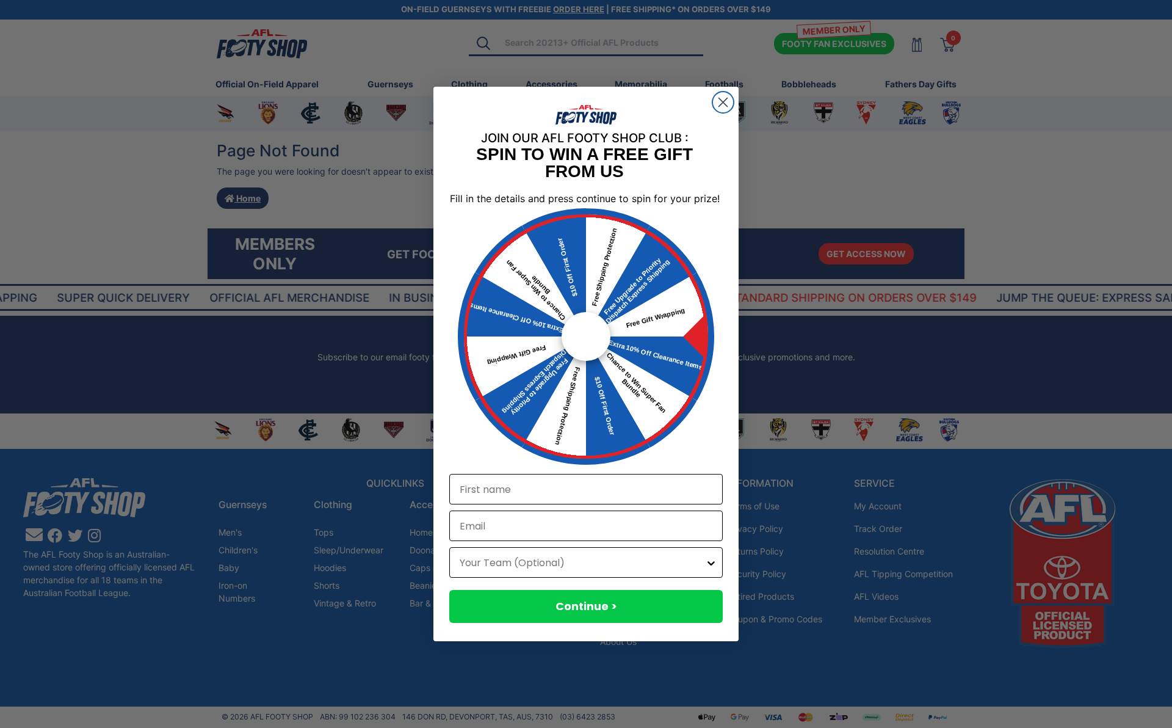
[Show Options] (711, 562)
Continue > (586, 606)
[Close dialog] (723, 102)
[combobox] (582, 562)
